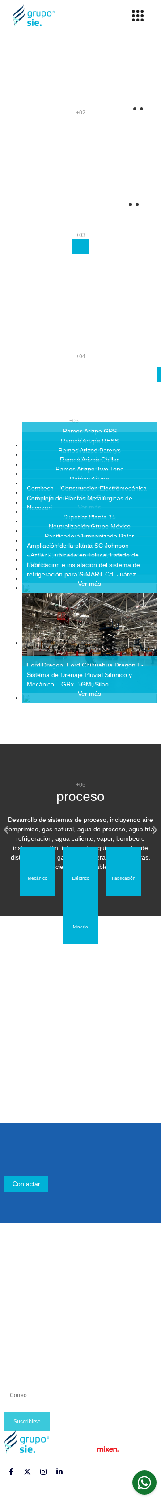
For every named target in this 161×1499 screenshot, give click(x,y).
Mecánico (18, 1330)
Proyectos (18, 1288)
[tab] (37, 871)
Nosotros (17, 1277)
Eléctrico (16, 1341)
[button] (6, 830)
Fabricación (21, 1352)
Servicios (17, 1299)
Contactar (26, 1183)
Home (12, 1266)
